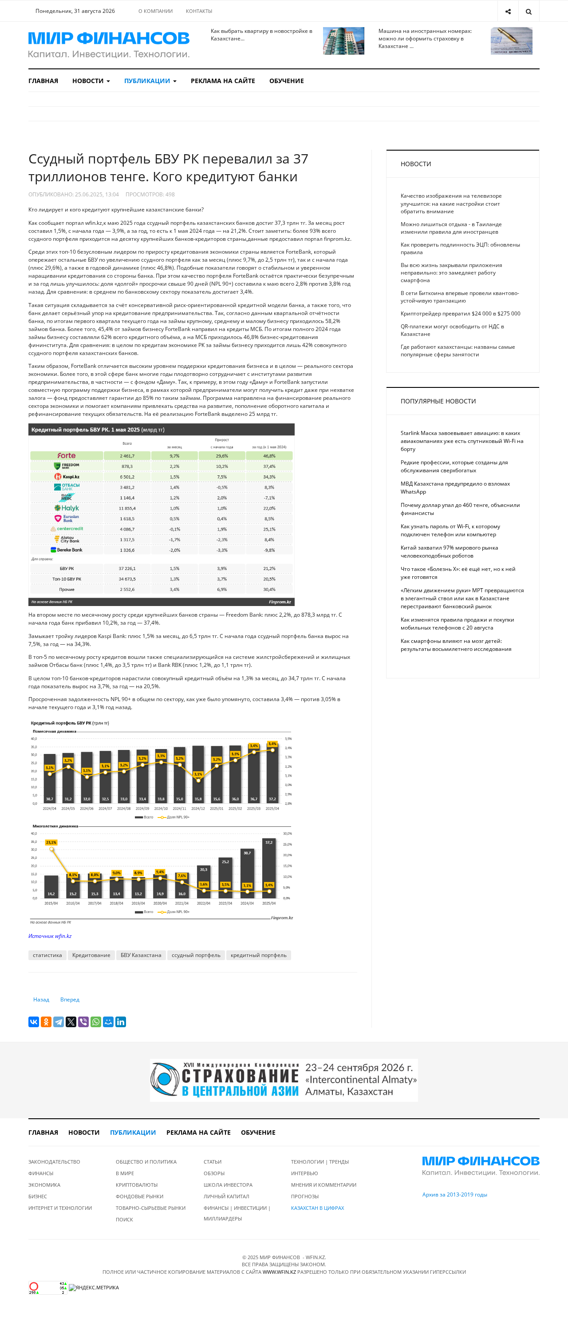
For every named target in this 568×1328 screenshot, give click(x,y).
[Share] (507, 10)
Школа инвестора (228, 1184)
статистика (47, 955)
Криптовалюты (137, 1184)
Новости (89, 80)
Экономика (44, 1184)
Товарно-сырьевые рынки (150, 1207)
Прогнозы (305, 1196)
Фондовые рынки (139, 1196)
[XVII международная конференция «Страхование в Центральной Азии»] (284, 1079)
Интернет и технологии (60, 1207)
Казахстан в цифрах (317, 1207)
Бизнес (37, 1196)
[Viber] (83, 1022)
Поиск (124, 1219)
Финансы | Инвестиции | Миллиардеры (237, 1213)
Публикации (148, 80)
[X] (71, 1022)
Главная (43, 80)
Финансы (40, 1173)
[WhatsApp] (96, 1022)
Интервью (304, 1173)
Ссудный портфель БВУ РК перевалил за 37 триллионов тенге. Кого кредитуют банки (168, 167)
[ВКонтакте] (33, 1022)
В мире (125, 1173)
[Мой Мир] (108, 1022)
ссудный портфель (196, 955)
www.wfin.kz (279, 1271)
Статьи (212, 1161)
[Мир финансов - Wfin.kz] (108, 45)
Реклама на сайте (223, 80)
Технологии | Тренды (320, 1161)
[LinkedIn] (120, 1022)
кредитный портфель (259, 955)
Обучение (286, 80)
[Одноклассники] (46, 1022)
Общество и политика (146, 1161)
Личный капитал (226, 1196)
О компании (155, 11)
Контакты (199, 11)
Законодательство (54, 1161)
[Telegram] (58, 1022)
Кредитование (91, 955)
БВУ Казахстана (141, 955)
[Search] (528, 10)
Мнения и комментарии (323, 1184)
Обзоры (214, 1173)
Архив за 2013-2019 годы (454, 1194)
